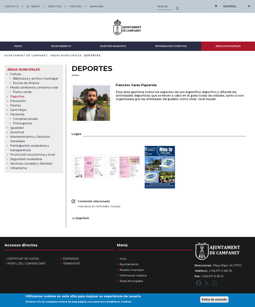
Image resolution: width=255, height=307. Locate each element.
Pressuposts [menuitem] (22, 123)
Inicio (18, 46)
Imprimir (82, 218)
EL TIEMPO (33, 6)
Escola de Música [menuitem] (26, 83)
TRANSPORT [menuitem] (71, 263)
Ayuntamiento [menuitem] (129, 264)
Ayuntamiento (61, 46)
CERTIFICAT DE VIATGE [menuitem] (23, 258)
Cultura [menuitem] (15, 74)
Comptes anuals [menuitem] (25, 119)
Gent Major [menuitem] (18, 110)
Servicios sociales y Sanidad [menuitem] (31, 163)
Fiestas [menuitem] (15, 105)
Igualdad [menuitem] (17, 128)
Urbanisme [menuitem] (18, 168)
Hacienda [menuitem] (17, 114)
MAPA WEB (96, 6)
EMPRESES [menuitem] (71, 258)
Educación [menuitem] (18, 101)
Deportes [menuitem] (17, 96)
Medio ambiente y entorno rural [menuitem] (34, 87)
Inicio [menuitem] (123, 258)
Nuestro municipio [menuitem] (132, 270)
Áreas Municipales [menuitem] (23, 69)
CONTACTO (11, 6)
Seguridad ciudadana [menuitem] (26, 159)
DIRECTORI (54, 6)
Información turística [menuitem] (133, 275)
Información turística (171, 46)
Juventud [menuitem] (17, 132)
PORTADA (75, 6)
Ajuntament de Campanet (26, 55)
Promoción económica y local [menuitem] (32, 154)
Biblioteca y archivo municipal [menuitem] (35, 78)
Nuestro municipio (113, 46)
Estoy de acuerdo (214, 299)
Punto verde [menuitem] (22, 92)
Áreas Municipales (228, 46)
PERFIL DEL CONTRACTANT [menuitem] (26, 263)
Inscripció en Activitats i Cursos (99, 206)
